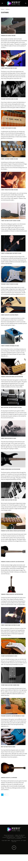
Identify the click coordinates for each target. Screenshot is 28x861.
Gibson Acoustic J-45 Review (9, 777)
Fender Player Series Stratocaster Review (13, 530)
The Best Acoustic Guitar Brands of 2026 (12, 715)
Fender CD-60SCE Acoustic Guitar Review (12, 561)
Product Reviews (21, 837)
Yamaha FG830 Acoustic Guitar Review (12, 594)
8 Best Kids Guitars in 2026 (8, 438)
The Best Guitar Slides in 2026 (9, 99)
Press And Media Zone (9, 837)
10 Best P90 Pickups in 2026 (8, 128)
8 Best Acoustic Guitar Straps (9, 315)
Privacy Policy (10, 836)
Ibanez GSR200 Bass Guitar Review (10, 469)
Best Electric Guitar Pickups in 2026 (11, 407)
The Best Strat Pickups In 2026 (9, 284)
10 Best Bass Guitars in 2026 (9, 500)
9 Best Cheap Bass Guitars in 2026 (10, 625)
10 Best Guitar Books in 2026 (9, 656)
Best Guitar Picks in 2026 (8, 746)
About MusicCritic (9, 835)
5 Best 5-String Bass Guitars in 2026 (11, 253)
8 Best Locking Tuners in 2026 (9, 159)
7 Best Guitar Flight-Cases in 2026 (10, 220)
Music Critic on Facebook (15, 838)
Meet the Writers (20, 835)
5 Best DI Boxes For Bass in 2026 (10, 345)
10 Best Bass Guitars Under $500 (10, 685)
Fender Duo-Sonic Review (8, 35)
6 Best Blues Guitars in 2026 (9, 68)
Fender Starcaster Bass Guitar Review (12, 376)
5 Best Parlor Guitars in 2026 (9, 189)
